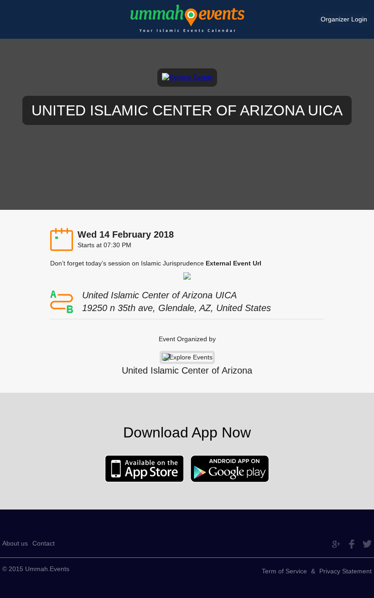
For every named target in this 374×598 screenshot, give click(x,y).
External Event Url (233, 263)
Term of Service (284, 571)
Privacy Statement (345, 571)
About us (15, 543)
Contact (43, 543)
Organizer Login (344, 19)
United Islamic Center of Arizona (187, 370)
